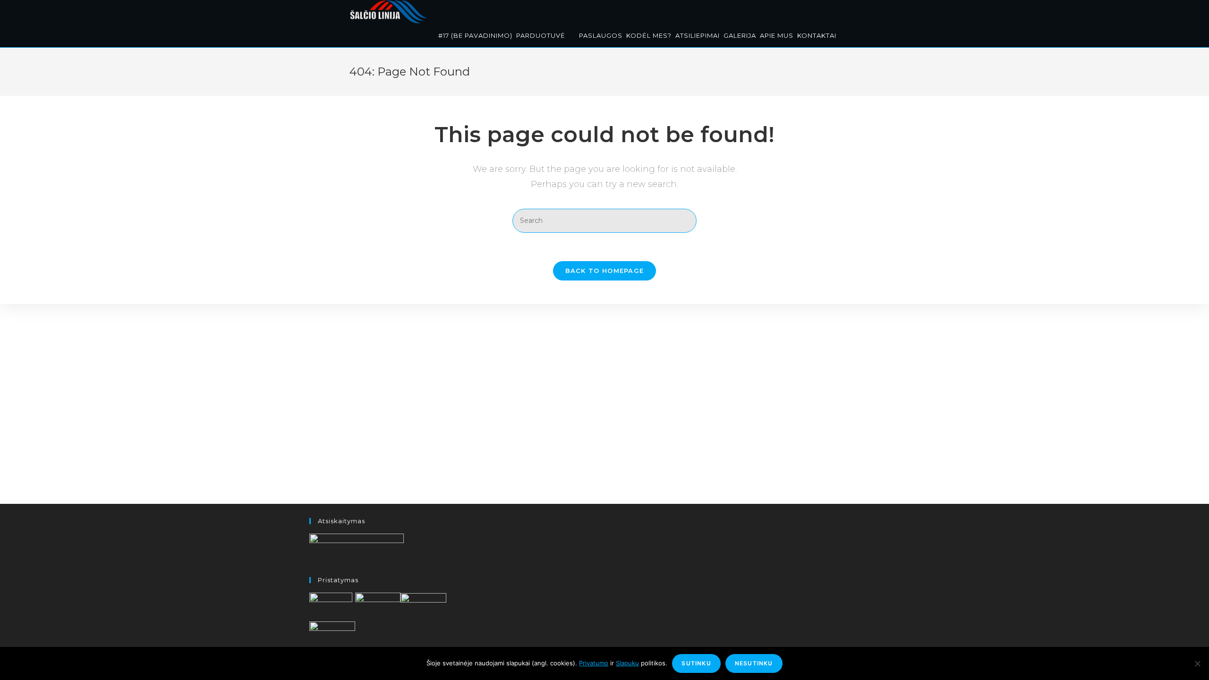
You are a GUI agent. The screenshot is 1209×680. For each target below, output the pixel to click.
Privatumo (593, 663)
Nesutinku (754, 663)
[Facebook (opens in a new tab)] (845, 10)
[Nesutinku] (1197, 663)
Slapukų (627, 663)
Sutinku (696, 663)
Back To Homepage (604, 270)
